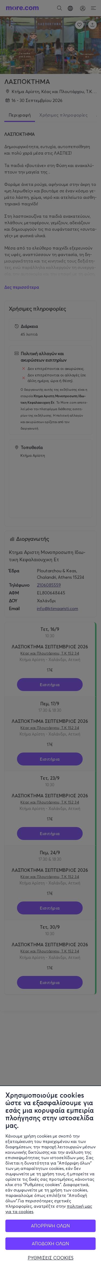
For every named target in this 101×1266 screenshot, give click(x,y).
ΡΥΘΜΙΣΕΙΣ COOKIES (51, 1258)
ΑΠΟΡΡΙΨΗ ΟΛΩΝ (50, 1225)
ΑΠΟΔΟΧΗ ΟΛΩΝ (50, 1243)
